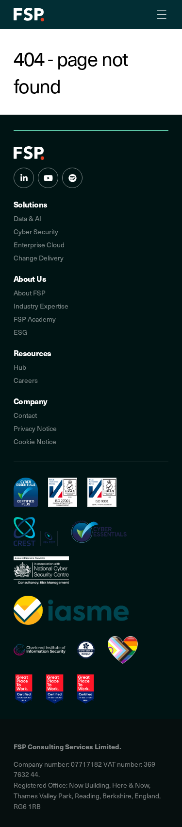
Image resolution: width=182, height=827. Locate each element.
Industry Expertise (41, 305)
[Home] (29, 153)
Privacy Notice (35, 428)
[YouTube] (48, 178)
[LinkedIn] (24, 178)
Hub (20, 367)
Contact (25, 415)
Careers (26, 380)
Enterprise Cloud (39, 244)
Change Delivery (39, 257)
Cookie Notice (35, 441)
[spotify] (72, 178)
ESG (20, 332)
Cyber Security (36, 231)
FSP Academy (35, 319)
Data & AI (27, 218)
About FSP (30, 292)
